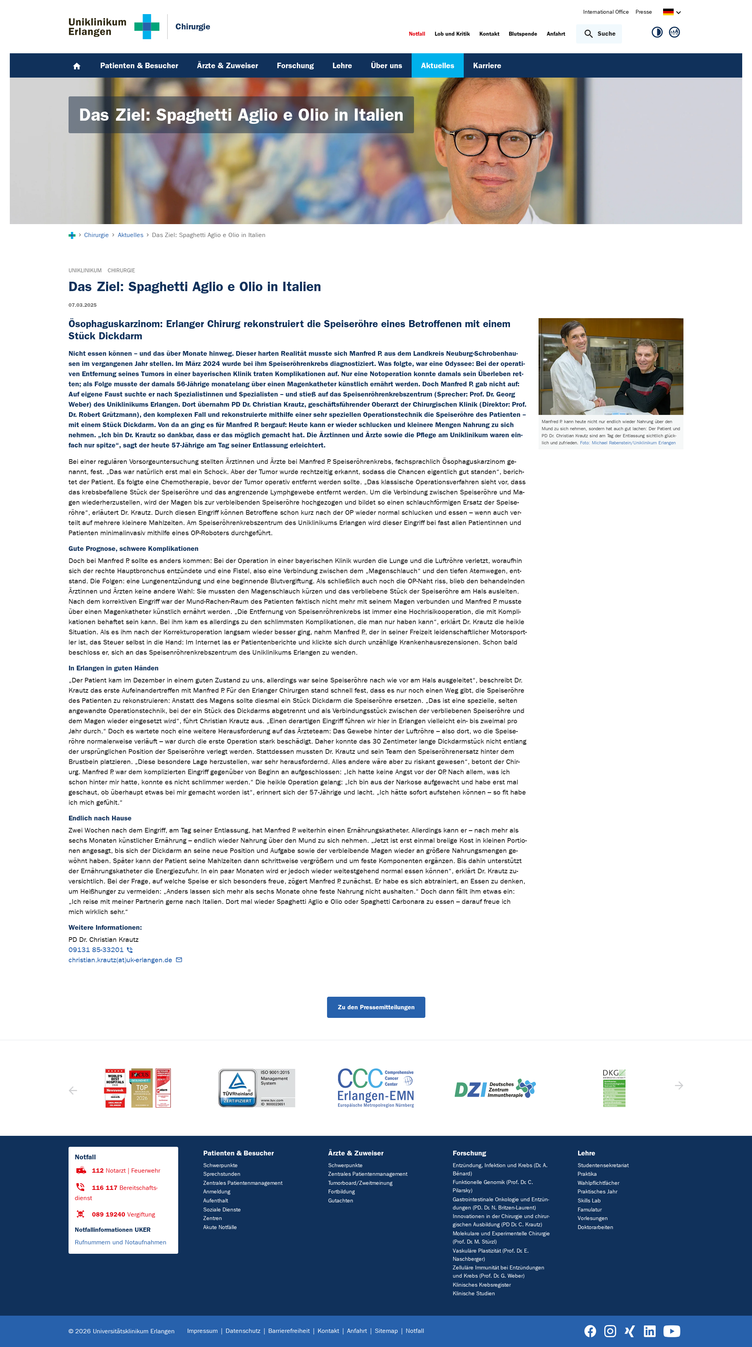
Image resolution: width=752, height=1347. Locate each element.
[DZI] (376, 1088)
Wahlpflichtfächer (598, 1183)
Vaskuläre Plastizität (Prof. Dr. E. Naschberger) (491, 1254)
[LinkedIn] (650, 1331)
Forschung (469, 1153)
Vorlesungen (593, 1218)
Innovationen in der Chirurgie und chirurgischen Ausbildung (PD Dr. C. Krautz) (501, 1220)
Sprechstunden (221, 1174)
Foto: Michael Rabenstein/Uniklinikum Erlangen (628, 442)
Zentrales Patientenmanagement (242, 1183)
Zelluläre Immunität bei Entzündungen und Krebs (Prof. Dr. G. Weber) (498, 1271)
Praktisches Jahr (597, 1191)
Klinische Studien (474, 1293)
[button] (678, 1088)
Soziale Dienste (222, 1209)
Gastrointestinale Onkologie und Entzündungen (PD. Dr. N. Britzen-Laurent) (501, 1203)
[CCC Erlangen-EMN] (257, 1088)
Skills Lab (589, 1200)
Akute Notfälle (220, 1227)
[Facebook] (590, 1331)
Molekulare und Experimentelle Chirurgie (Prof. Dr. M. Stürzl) (501, 1237)
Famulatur (590, 1209)
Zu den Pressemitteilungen (376, 1007)
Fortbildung (341, 1191)
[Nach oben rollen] (736, 1331)
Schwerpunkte (220, 1165)
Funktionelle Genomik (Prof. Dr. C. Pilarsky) (493, 1186)
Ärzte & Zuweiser (355, 1153)
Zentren (212, 1218)
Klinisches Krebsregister (482, 1285)
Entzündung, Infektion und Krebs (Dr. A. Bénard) (500, 1169)
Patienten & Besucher (238, 1153)
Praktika (587, 1174)
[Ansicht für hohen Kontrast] (657, 34)
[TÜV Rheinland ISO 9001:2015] (137, 1088)
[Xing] (630, 1331)
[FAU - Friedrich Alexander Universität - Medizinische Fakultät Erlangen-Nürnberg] (614, 1088)
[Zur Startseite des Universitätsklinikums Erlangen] (114, 26)
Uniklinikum (85, 270)
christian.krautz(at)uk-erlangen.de (120, 960)
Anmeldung (216, 1191)
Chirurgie (121, 270)
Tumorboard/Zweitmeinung (360, 1183)
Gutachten (340, 1200)
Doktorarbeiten (595, 1227)
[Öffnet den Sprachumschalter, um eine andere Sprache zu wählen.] (668, 13)
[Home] (77, 65)
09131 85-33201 (96, 950)
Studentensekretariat (603, 1165)
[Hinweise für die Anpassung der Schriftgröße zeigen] (674, 34)
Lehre (586, 1153)
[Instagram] (610, 1331)
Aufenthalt (215, 1200)
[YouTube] (671, 1331)
